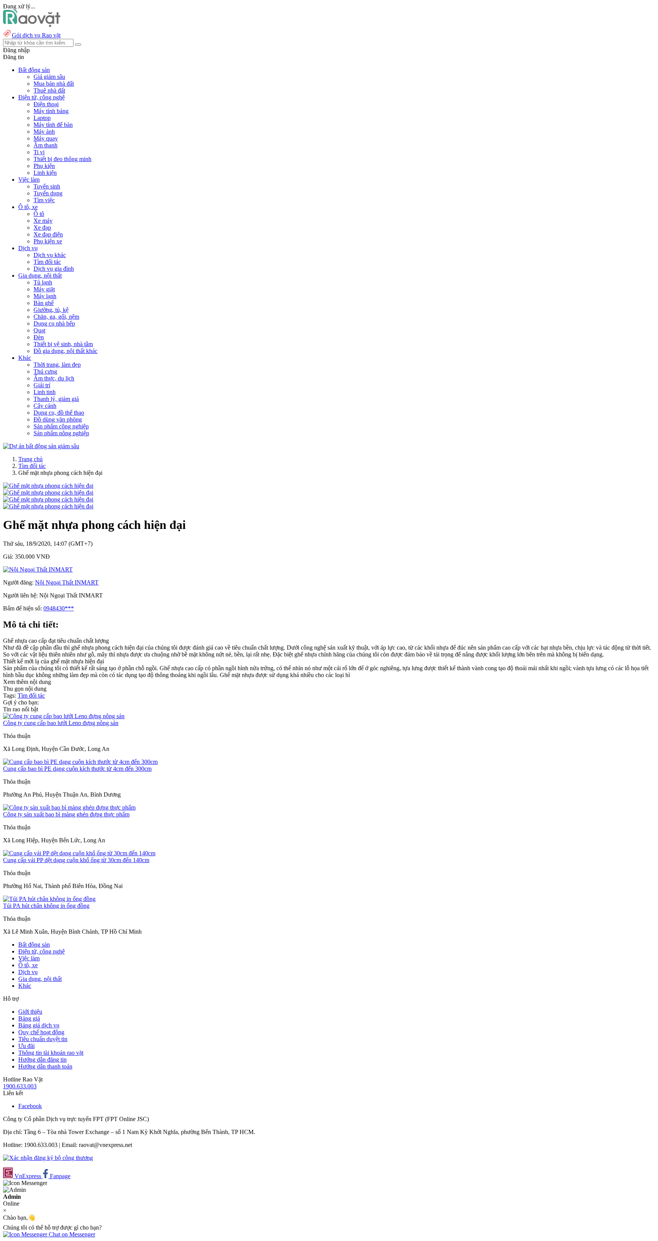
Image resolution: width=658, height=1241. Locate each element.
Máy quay (46, 138)
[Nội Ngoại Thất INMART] (38, 569)
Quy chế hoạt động (41, 1032)
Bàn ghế (44, 303)
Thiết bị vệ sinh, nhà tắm (63, 344)
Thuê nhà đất (49, 90)
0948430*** (58, 608)
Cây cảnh (45, 405)
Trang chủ (30, 459)
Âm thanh (45, 145)
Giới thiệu (30, 1011)
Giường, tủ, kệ (51, 310)
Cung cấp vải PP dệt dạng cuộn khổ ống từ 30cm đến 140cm (76, 860)
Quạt (39, 330)
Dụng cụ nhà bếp (54, 323)
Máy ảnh (44, 131)
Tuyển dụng (48, 193)
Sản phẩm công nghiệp (61, 426)
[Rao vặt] (32, 25)
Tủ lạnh (43, 282)
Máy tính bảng (51, 111)
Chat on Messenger (71, 1234)
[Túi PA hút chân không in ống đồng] (49, 899)
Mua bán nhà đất (54, 83)
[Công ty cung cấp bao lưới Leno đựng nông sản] (64, 716)
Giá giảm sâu (49, 76)
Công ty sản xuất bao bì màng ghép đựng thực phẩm (66, 814)
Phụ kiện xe (48, 241)
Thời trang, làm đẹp (57, 364)
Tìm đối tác (47, 262)
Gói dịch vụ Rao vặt (36, 35)
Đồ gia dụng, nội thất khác (65, 351)
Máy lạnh (45, 296)
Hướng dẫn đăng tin (42, 1059)
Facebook (30, 1106)
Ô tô (39, 214)
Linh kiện (45, 172)
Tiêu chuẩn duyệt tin (42, 1039)
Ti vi (39, 152)
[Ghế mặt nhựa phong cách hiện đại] (48, 485)
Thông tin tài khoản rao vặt (50, 1052)
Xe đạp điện (48, 234)
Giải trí (42, 385)
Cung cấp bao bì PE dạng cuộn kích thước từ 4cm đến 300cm (77, 768)
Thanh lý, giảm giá (56, 399)
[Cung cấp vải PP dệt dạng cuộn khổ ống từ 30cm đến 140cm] (79, 853)
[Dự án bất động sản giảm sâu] (41, 446)
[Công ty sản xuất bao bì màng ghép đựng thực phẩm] (69, 807)
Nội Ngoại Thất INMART (67, 582)
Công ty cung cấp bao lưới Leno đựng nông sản (60, 723)
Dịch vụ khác (50, 255)
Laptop (42, 118)
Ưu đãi (26, 1046)
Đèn (39, 337)
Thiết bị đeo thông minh (62, 159)
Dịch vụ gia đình (54, 268)
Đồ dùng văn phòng (58, 419)
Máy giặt (44, 289)
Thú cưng (45, 371)
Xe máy (43, 220)
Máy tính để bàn (53, 124)
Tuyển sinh (47, 186)
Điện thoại (46, 104)
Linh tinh (45, 392)
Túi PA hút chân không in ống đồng (46, 905)
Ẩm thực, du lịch (54, 378)
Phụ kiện (44, 166)
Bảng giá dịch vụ (38, 1025)
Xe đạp (42, 227)
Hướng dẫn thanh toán (45, 1066)
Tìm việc (44, 200)
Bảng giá (29, 1018)
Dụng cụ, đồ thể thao (59, 412)
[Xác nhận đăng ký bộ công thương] (48, 1158)
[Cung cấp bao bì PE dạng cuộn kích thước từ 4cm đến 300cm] (80, 762)
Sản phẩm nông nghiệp (61, 433)
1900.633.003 (20, 1086)
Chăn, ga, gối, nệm (56, 316)
